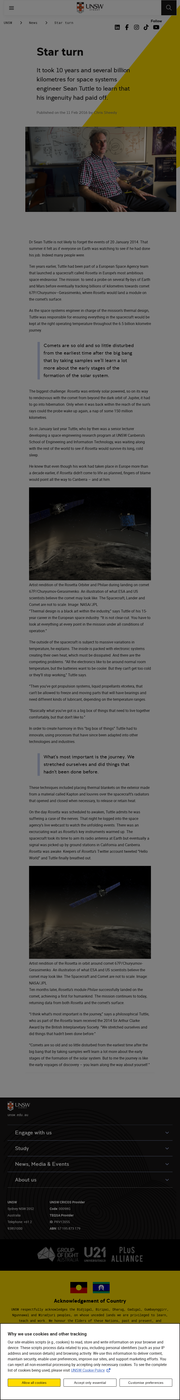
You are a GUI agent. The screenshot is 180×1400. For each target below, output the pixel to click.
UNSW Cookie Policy (91, 1370)
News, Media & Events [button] (42, 1164)
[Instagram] (136, 27)
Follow (156, 21)
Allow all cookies (34, 1383)
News (33, 22)
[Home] (90, 7)
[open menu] (11, 7)
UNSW (8, 22)
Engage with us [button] (33, 1133)
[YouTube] (155, 27)
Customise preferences (145, 1383)
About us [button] (26, 1180)
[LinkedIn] (118, 27)
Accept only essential (90, 1383)
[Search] (168, 7)
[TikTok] (146, 27)
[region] (90, 1361)
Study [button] (22, 1148)
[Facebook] (127, 27)
